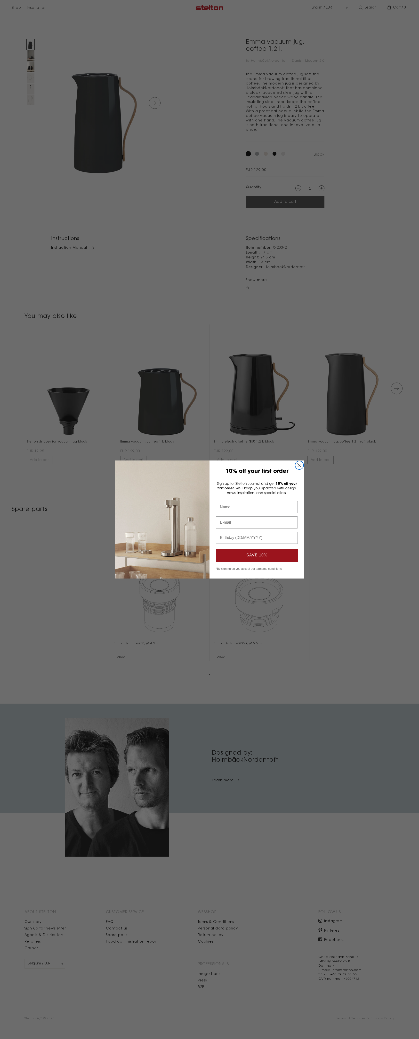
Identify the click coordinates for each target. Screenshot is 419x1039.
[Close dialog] (299, 465)
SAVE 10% (256, 555)
